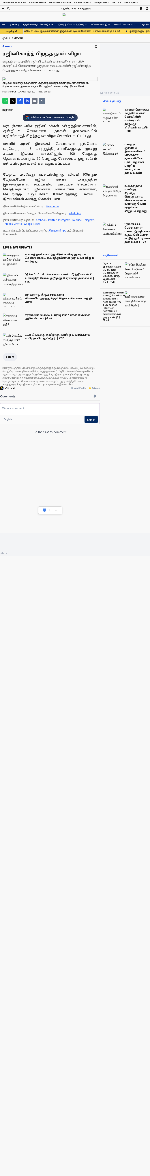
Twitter (52, 220)
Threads (8, 224)
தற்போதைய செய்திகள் (38, 25)
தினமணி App (57, 230)
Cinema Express (82, 2)
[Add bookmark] (96, 46)
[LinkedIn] (27, 101)
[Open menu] (3, 8)
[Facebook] (20, 101)
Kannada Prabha (37, 2)
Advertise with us (108, 92)
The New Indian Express (14, 2)
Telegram (88, 220)
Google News (32, 224)
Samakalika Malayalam (60, 2)
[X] (13, 101)
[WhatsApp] (5, 101)
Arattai (18, 224)
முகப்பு (14, 25)
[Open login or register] (147, 9)
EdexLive (116, 2)
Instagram (64, 220)
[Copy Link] (42, 101)
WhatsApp (75, 213)
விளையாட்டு (99, 25)
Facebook (40, 220)
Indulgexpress (101, 2)
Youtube (77, 220)
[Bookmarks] (141, 9)
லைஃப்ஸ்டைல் (123, 25)
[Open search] (8, 8)
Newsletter (52, 206)
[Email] (35, 101)
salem (10, 357)
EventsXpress (130, 2)
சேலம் (7, 46)
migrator (7, 110)
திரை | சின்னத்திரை (71, 25)
